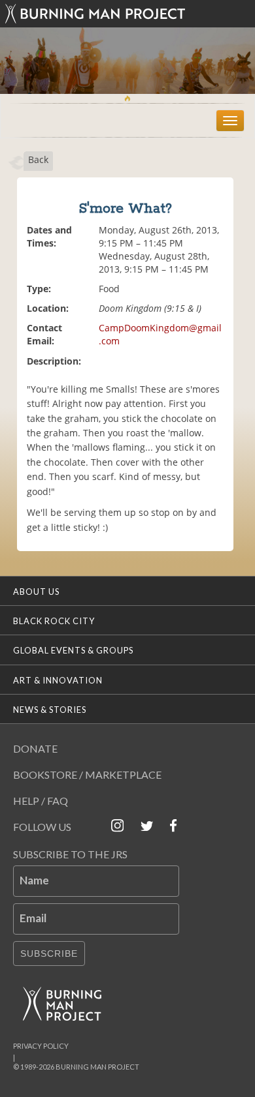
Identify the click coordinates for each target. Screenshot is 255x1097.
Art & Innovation (58, 680)
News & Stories (49, 709)
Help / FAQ (40, 800)
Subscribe (49, 953)
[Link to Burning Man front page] (127, 13)
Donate (35, 748)
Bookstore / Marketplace (87, 774)
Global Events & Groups (73, 650)
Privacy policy (41, 1046)
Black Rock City (54, 621)
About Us (36, 591)
